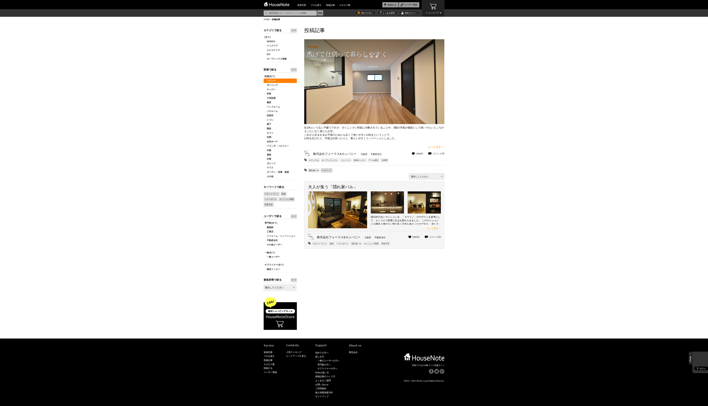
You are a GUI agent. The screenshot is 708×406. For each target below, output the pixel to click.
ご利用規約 (320, 388)
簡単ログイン (411, 13)
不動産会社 (271, 240)
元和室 (384, 160)
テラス (269, 167)
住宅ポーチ (271, 141)
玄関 (268, 137)
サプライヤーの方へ (327, 368)
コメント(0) (438, 153)
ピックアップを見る (296, 356)
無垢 (284, 194)
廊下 (268, 124)
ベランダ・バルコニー (277, 146)
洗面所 (269, 115)
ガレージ (270, 163)
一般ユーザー (272, 257)
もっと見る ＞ (436, 146)
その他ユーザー (273, 244)
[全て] (267, 37)
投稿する (268, 368)
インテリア (271, 45)
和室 (268, 93)
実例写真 (301, 5)
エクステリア (272, 50)
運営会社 (353, 352)
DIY (267, 54)
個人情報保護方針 (324, 392)
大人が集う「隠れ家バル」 (333, 187)
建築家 (269, 227)
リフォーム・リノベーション (280, 236)
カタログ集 (344, 5)
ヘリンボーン (271, 199)
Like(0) (419, 153)
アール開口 (374, 160)
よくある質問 (389, 13)
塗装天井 (269, 204)
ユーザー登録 (270, 372)
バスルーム (271, 111)
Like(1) (415, 237)
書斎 (268, 102)
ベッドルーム (272, 106)
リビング (270, 80)
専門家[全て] (271, 223)
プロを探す (316, 5)
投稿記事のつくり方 (325, 376)
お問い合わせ (322, 384)
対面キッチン (360, 160)
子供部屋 (270, 98)
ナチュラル (314, 160)
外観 (268, 150)
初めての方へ (367, 13)
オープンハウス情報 (276, 59)
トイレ (269, 120)
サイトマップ (322, 396)
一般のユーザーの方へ (328, 360)
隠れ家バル (356, 243)
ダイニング (271, 85)
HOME (267, 19)
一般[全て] (270, 252)
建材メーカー (272, 269)
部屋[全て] (270, 76)
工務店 (269, 231)
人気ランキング (294, 352)
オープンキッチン (330, 160)
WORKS (270, 41)
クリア (293, 30)
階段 (268, 128)
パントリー (346, 160)
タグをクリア (327, 170)
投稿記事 (330, 5)
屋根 (268, 154)
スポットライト (272, 194)
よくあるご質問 (323, 380)
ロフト (269, 133)
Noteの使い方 (322, 372)
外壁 (268, 159)
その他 (269, 176)
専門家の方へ (324, 364)
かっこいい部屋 (287, 199)
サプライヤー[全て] (274, 264)
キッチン (270, 89)
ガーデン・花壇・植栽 (277, 172)
